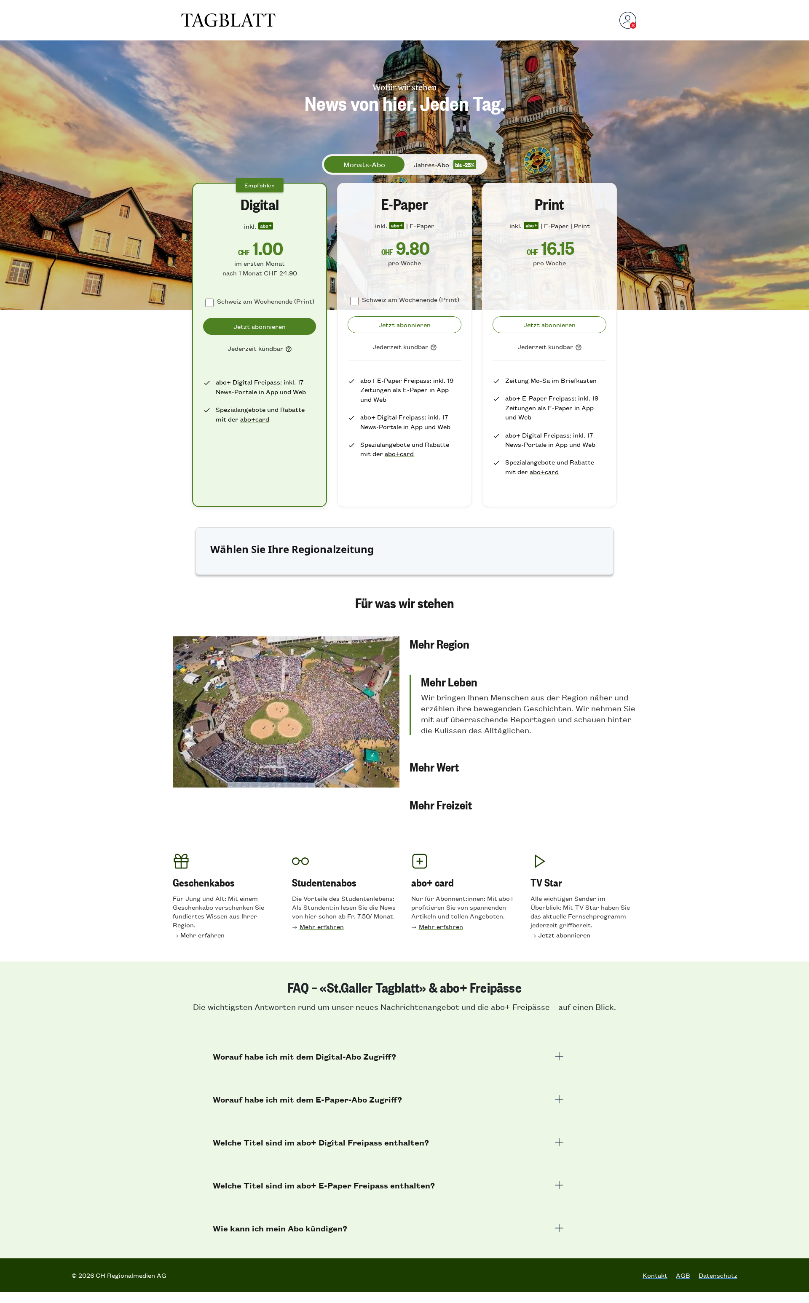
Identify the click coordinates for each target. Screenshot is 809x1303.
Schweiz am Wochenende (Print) (265, 300)
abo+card (254, 418)
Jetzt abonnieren (564, 934)
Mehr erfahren (202, 934)
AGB (683, 1275)
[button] (523, 643)
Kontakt (655, 1275)
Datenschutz (718, 1275)
